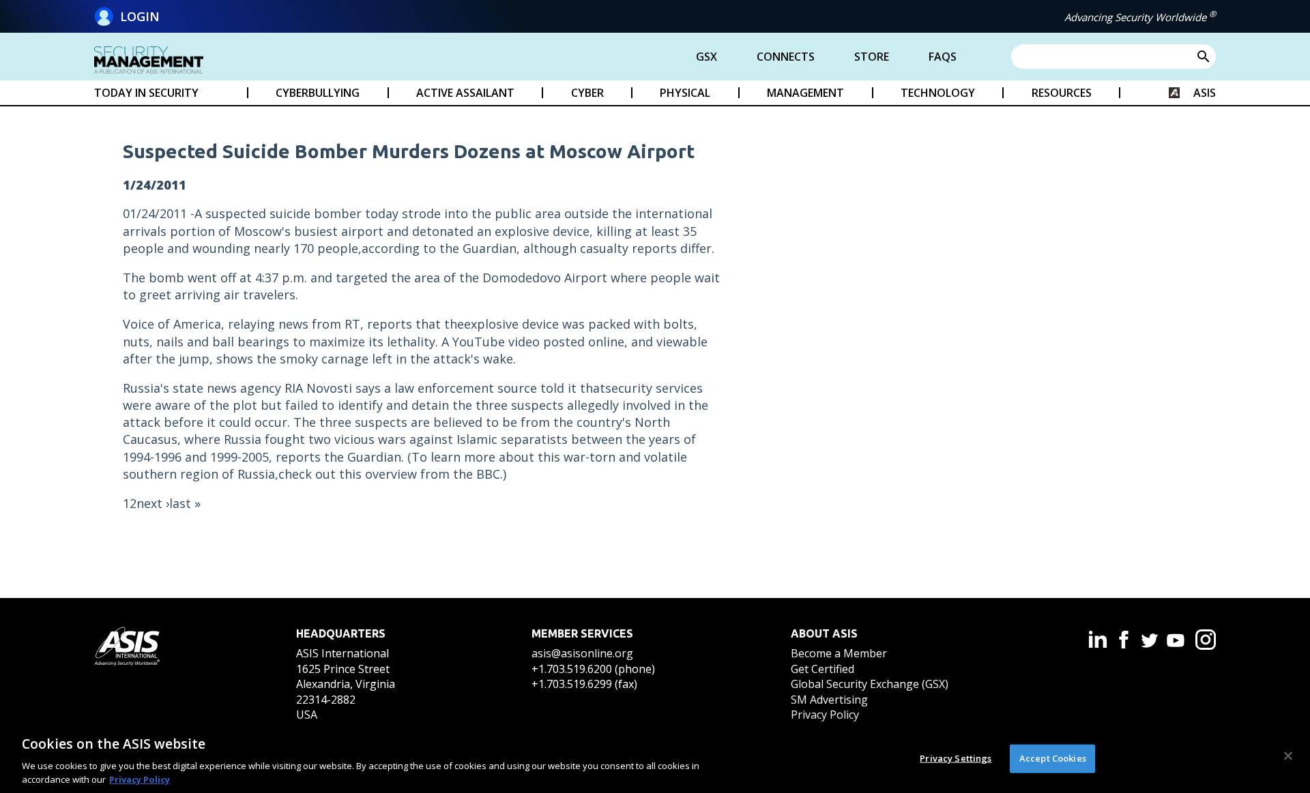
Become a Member (839, 653)
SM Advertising (829, 699)
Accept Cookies (1052, 758)
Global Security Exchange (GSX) (869, 683)
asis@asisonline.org (582, 653)
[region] (655, 757)
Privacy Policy (825, 714)
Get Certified (822, 668)
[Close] (1288, 756)
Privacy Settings (955, 758)
